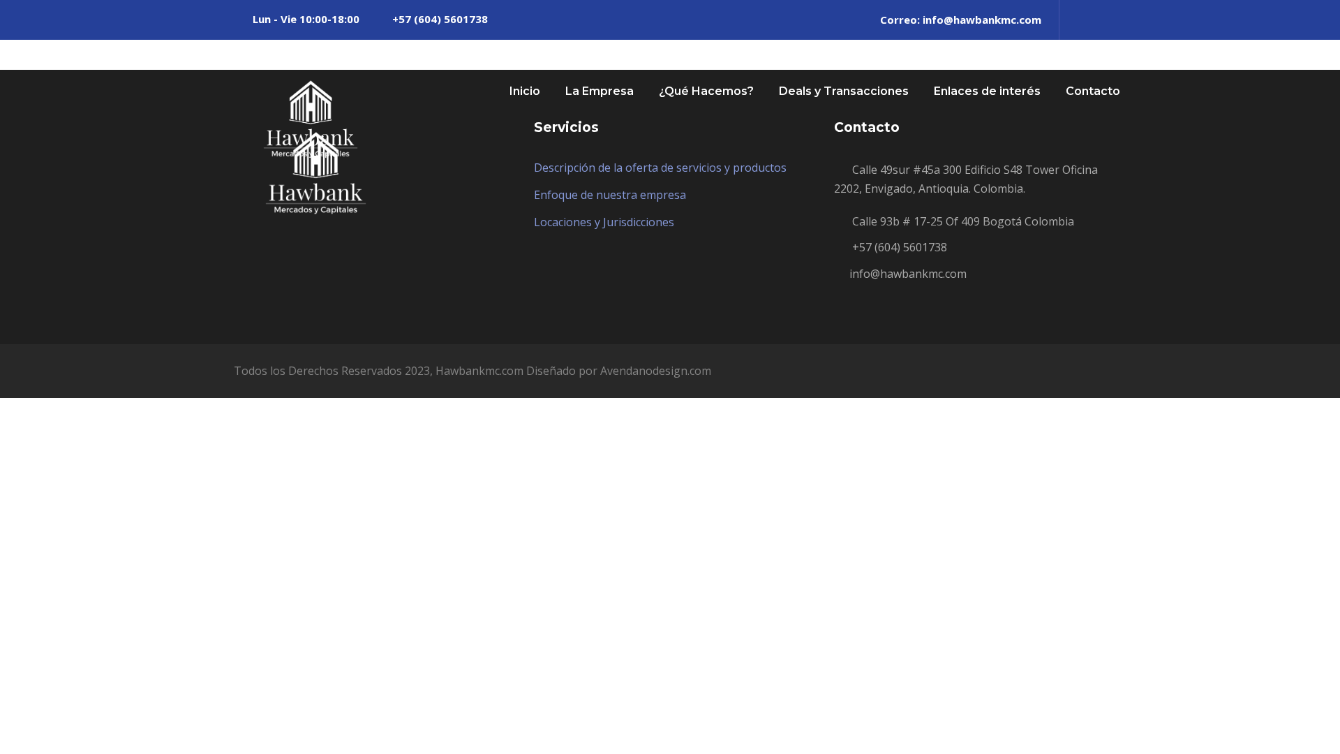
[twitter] (1078, 19)
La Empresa (599, 91)
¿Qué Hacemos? (706, 91)
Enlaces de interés (987, 91)
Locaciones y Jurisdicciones (604, 222)
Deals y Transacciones (844, 91)
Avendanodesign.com (655, 370)
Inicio (524, 91)
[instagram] (1102, 19)
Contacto (1093, 91)
